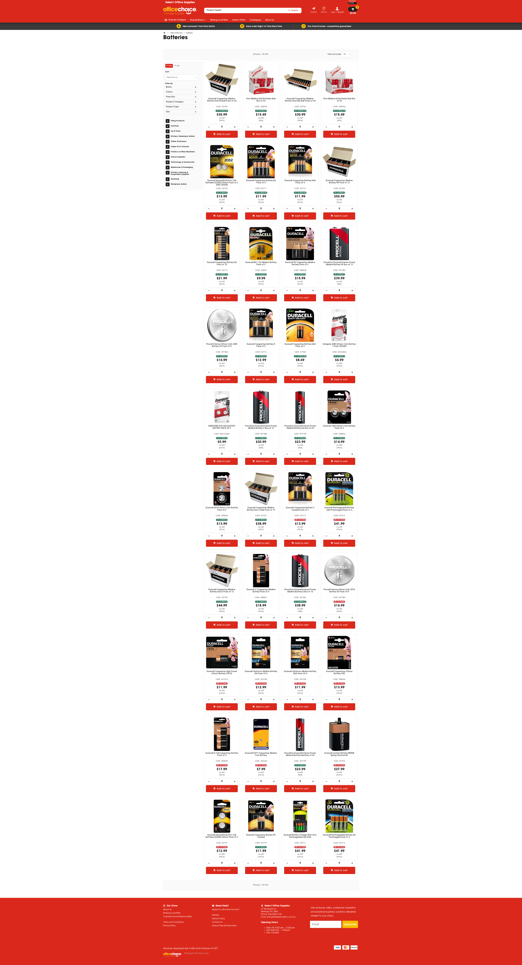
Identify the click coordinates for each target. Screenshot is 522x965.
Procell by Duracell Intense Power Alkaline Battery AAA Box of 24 (300, 754)
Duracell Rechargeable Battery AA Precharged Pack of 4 (339, 836)
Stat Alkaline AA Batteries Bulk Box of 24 (339, 100)
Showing (260, 54)
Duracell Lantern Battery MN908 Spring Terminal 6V (339, 754)
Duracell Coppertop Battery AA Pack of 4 (261, 182)
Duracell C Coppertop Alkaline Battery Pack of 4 (261, 591)
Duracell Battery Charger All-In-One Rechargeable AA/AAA (300, 836)
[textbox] (245, 10)
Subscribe (350, 924)
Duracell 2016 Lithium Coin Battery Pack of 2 (222, 509)
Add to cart (223, 134)
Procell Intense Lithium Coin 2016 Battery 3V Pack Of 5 (339, 591)
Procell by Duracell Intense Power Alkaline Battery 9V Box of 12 (339, 264)
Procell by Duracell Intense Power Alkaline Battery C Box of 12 (261, 427)
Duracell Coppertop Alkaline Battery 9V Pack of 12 (339, 182)
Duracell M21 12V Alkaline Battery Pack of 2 (260, 264)
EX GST (348, 3)
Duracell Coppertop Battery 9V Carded (261, 836)
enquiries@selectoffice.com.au (281, 917)
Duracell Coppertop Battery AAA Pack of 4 (300, 182)
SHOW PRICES (352, 1)
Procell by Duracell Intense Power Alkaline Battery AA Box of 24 (300, 427)
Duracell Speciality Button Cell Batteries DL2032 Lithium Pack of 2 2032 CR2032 (222, 183)
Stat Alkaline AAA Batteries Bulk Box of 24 (261, 100)
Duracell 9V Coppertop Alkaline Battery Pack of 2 (300, 264)
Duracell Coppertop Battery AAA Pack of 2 (300, 345)
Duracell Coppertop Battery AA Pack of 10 (222, 264)
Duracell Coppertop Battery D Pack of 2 (261, 345)
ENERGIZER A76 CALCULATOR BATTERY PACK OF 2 (222, 427)
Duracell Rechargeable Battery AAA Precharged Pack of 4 (339, 509)
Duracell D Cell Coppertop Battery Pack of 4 (222, 754)
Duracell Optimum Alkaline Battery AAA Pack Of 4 (300, 673)
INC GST (352, 3)
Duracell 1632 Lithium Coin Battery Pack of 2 (339, 427)
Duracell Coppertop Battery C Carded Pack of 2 (300, 509)
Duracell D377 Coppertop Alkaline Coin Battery (261, 754)
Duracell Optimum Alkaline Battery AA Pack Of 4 (261, 673)
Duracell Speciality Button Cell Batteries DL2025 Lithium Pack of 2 (222, 836)
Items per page (334, 54)
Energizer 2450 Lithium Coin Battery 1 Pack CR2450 (339, 345)
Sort (167, 72)
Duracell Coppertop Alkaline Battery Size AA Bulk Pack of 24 (221, 100)
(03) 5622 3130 (275, 914)
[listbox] (346, 54)
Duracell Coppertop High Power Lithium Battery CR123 (222, 673)
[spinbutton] (222, 127)
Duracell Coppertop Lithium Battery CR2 (339, 673)
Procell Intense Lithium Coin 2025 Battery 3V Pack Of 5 (221, 345)
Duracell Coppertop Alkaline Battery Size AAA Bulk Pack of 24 (300, 100)
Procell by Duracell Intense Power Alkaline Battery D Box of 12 (300, 591)
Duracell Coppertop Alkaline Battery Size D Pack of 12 (221, 591)
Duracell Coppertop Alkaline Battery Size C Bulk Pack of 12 (261, 509)
